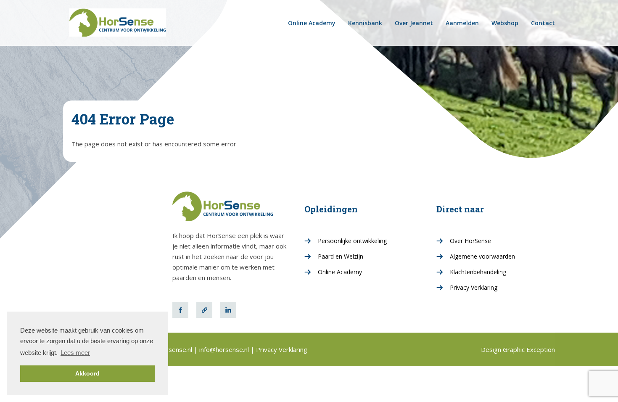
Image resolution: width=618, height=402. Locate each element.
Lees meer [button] (75, 352)
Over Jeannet (414, 23)
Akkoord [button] (87, 373)
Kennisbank (365, 23)
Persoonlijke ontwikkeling (352, 241)
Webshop (504, 23)
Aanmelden (462, 23)
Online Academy (311, 23)
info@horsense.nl (225, 349)
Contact (543, 23)
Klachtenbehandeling (478, 272)
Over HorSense (470, 241)
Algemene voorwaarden (482, 256)
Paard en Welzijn (340, 256)
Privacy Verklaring (473, 287)
